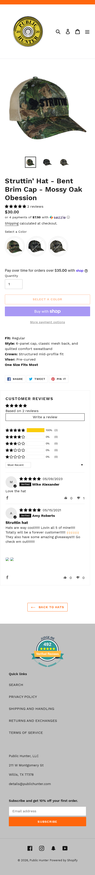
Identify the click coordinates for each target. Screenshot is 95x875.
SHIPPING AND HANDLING (31, 709)
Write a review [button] (45, 417)
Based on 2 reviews (22, 411)
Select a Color (16, 231)
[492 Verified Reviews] (47, 669)
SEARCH (16, 685)
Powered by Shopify (64, 860)
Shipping (12, 223)
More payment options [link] (47, 322)
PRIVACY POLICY (23, 697)
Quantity (11, 275)
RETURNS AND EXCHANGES (33, 721)
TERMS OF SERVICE (26, 732)
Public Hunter (39, 860)
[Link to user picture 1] (7, 559)
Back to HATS (51, 607)
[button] (16, 206)
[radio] (15, 246)
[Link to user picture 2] (12, 559)
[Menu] (87, 32)
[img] (30, 479)
